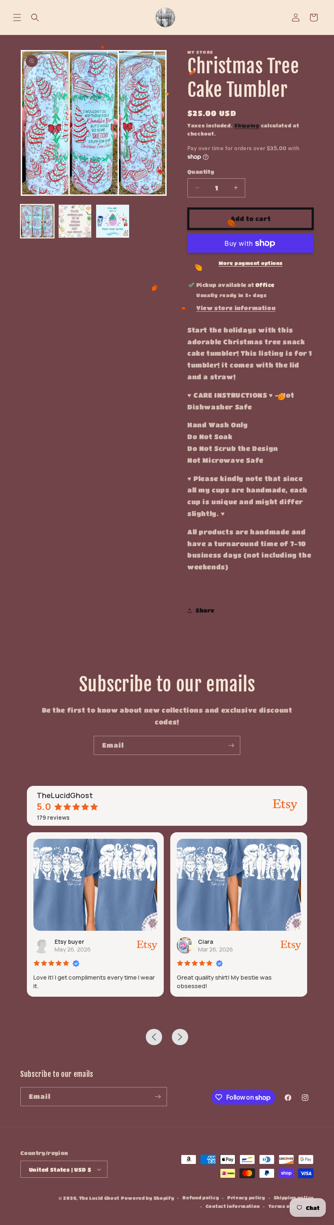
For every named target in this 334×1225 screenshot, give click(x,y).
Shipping (246, 125)
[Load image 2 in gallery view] (75, 221)
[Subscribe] (231, 745)
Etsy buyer (69, 941)
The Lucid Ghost (99, 1198)
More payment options (251, 263)
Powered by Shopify (147, 1198)
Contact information (233, 1206)
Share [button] (205, 610)
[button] (17, 17)
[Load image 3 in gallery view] (113, 221)
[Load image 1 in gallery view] (37, 221)
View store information (235, 307)
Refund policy (200, 1197)
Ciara (205, 941)
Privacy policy (246, 1197)
